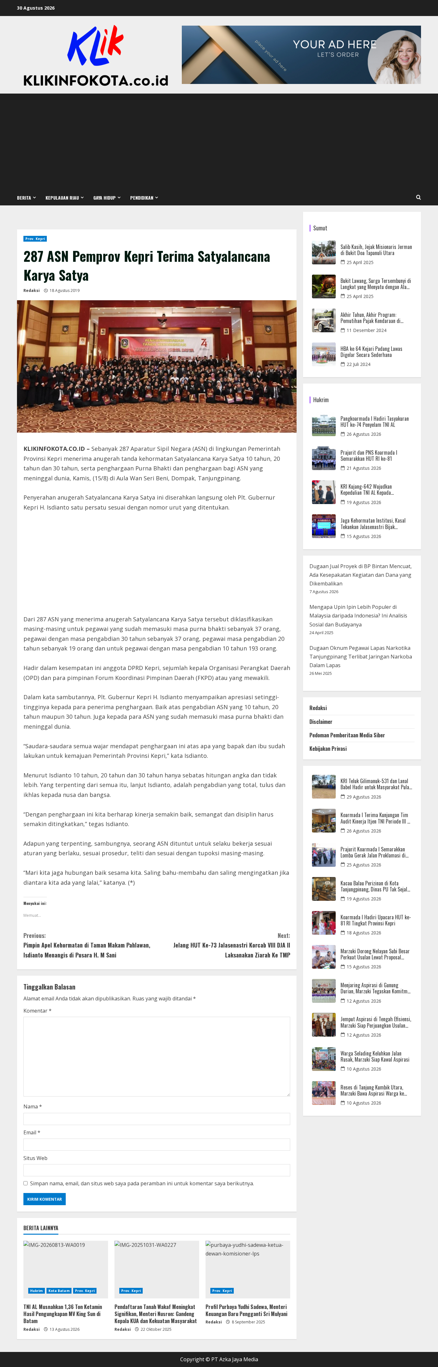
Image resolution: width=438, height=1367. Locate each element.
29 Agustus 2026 (364, 797)
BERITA (24, 197)
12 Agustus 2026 (364, 1001)
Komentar (37, 1010)
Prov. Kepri (35, 238)
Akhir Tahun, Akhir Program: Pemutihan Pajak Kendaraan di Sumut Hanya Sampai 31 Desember (375, 318)
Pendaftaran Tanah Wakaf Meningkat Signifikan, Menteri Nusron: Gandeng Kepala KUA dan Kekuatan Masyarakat (155, 1314)
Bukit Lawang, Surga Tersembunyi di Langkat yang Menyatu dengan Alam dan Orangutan (376, 284)
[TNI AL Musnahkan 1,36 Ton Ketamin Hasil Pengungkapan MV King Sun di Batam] (65, 1269)
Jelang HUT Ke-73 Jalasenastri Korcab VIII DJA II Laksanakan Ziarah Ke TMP (231, 945)
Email (31, 1132)
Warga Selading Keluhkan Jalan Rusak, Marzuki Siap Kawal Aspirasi (375, 1056)
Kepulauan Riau (62, 197)
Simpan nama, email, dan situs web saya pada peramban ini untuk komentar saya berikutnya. (142, 1183)
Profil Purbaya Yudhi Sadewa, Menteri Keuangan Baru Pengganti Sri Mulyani (246, 1310)
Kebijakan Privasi (328, 748)
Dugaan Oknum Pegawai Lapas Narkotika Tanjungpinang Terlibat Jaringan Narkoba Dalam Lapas (360, 656)
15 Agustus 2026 (364, 536)
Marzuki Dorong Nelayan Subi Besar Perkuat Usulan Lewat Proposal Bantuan (375, 954)
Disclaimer (321, 721)
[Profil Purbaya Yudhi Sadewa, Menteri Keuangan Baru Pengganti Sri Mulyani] (248, 1269)
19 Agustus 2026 (364, 502)
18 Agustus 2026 (364, 933)
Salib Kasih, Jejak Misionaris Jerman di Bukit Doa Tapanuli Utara (376, 250)
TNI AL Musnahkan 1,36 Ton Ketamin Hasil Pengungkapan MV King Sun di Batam (62, 1314)
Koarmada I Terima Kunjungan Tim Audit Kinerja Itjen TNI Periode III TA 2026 (376, 818)
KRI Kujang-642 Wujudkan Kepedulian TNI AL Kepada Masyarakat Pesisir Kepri (366, 490)
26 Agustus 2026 (364, 434)
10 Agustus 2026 (364, 1069)
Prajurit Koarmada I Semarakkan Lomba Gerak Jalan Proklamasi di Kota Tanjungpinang (373, 852)
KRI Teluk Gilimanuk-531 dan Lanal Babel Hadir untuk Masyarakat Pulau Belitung (376, 784)
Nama (32, 1106)
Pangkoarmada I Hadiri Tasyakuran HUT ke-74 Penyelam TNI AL (375, 422)
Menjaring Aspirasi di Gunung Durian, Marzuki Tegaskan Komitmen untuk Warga (376, 988)
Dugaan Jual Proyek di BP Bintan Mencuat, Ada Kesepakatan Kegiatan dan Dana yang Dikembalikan (360, 575)
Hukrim (36, 1290)
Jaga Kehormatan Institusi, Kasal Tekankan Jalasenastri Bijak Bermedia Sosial (373, 524)
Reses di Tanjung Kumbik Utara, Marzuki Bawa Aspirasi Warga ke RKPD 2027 (372, 1090)
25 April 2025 (360, 262)
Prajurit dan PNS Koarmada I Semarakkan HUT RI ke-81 (369, 456)
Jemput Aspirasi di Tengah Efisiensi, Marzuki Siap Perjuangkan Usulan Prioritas (376, 1022)
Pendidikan (141, 197)
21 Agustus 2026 (364, 468)
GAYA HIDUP (104, 197)
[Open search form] (418, 197)
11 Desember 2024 (366, 330)
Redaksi (31, 290)
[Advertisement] (219, 141)
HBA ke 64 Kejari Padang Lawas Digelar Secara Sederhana (371, 352)
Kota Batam (59, 1290)
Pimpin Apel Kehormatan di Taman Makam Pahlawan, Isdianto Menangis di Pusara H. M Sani (86, 945)
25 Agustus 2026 (364, 865)
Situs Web (35, 1158)
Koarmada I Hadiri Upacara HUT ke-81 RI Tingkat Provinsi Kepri (376, 920)
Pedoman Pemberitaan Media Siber (347, 735)
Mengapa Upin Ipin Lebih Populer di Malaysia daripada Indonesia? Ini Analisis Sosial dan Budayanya (358, 615)
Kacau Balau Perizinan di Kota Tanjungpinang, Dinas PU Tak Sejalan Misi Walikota (376, 886)
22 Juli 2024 (358, 364)
